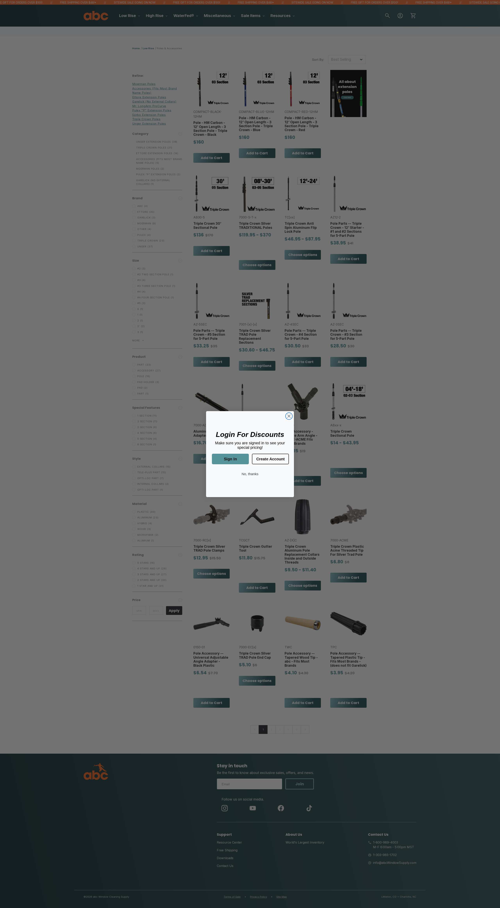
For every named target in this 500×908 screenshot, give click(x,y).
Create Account (270, 459)
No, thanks (250, 474)
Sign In (230, 459)
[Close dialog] (289, 416)
